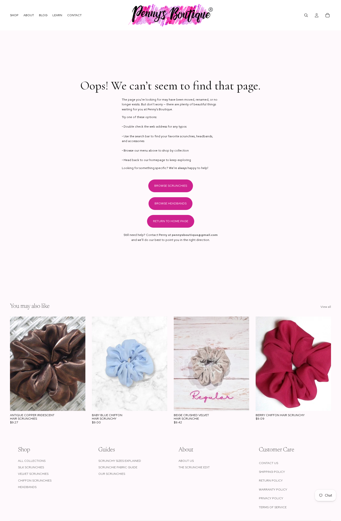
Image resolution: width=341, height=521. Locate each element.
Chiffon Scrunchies (34, 481)
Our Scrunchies (111, 474)
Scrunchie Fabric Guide (117, 467)
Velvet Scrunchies (33, 474)
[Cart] (327, 15)
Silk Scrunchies (31, 467)
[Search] (306, 15)
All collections (31, 461)
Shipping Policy (272, 472)
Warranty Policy (273, 490)
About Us (186, 461)
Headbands (27, 487)
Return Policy (271, 481)
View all (326, 307)
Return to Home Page (170, 221)
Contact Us (268, 463)
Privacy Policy (271, 498)
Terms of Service (273, 507)
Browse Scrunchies (170, 186)
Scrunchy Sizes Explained (119, 461)
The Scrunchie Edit (194, 467)
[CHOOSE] (77, 403)
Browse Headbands (170, 203)
